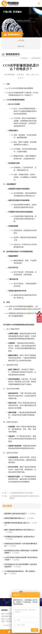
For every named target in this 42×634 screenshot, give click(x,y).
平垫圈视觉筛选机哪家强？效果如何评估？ (19, 537)
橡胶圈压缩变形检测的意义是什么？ (17, 523)
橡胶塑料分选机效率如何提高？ (15, 513)
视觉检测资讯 (36, 58)
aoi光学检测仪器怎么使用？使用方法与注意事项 (20, 497)
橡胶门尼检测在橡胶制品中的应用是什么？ (19, 530)
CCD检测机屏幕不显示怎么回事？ (17, 493)
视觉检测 (24, 58)
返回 (21, 591)
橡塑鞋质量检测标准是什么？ (15, 518)
